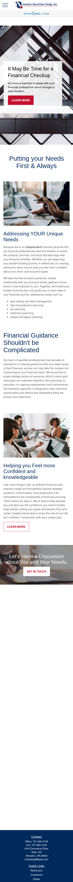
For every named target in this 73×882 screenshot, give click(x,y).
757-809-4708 (40, 841)
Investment (36, 874)
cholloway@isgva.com (36, 859)
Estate (36, 879)
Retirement (36, 870)
